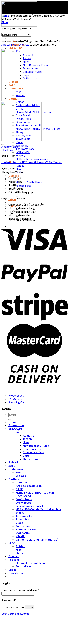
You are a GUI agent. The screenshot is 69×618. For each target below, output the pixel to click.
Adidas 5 (21, 482)
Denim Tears (24, 499)
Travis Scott (24, 519)
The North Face (25, 148)
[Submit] (9, 419)
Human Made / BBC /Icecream (35, 492)
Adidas (20, 165)
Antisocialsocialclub (29, 485)
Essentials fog (32, 448)
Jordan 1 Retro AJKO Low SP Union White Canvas (31, 162)
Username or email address (20, 590)
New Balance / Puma (36, 445)
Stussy (20, 512)
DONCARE (23, 152)
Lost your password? (15, 613)
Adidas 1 (28, 435)
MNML (20, 155)
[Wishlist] (2, 144)
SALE (11, 465)
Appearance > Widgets (15, 44)
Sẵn (18, 432)
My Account (16, 395)
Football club (24, 185)
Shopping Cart (17, 402)
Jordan (27, 438)
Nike (19, 169)
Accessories (16, 425)
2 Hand (13, 462)
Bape (26, 455)
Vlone (19, 142)
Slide (11, 542)
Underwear (16, 469)
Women (21, 475)
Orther (20, 552)
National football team (29, 182)
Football (13, 559)
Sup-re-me (22, 145)
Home (5, 15)
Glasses (13, 175)
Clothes (13, 479)
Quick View (8, 149)
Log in (30, 607)
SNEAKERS (15, 48)
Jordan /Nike (24, 516)
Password (8, 600)
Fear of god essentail (29, 505)
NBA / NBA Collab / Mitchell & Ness (38, 509)
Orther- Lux (30, 459)
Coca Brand (23, 495)
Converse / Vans (33, 452)
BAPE (19, 489)
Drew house (23, 502)
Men (18, 472)
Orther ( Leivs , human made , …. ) (35, 158)
